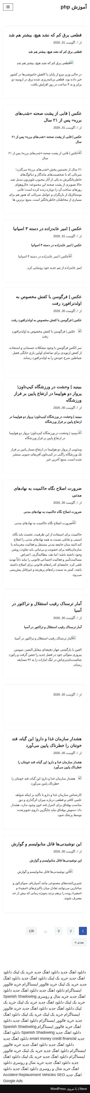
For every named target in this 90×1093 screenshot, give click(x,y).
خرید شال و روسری (53, 996)
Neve (83, 1088)
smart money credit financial (53, 1038)
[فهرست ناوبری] (8, 6)
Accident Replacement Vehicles (29, 1075)
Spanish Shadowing (19, 996)
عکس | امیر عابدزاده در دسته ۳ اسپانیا (47, 228)
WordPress (58, 1088)
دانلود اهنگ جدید (73, 972)
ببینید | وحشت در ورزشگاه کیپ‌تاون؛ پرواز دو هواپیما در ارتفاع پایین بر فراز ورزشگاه (48, 393)
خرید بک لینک (23, 972)
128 (31, 931)
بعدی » (79, 942)
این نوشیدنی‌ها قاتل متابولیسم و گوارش (46, 844)
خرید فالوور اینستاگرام (39, 984)
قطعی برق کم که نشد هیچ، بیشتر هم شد (45, 35)
